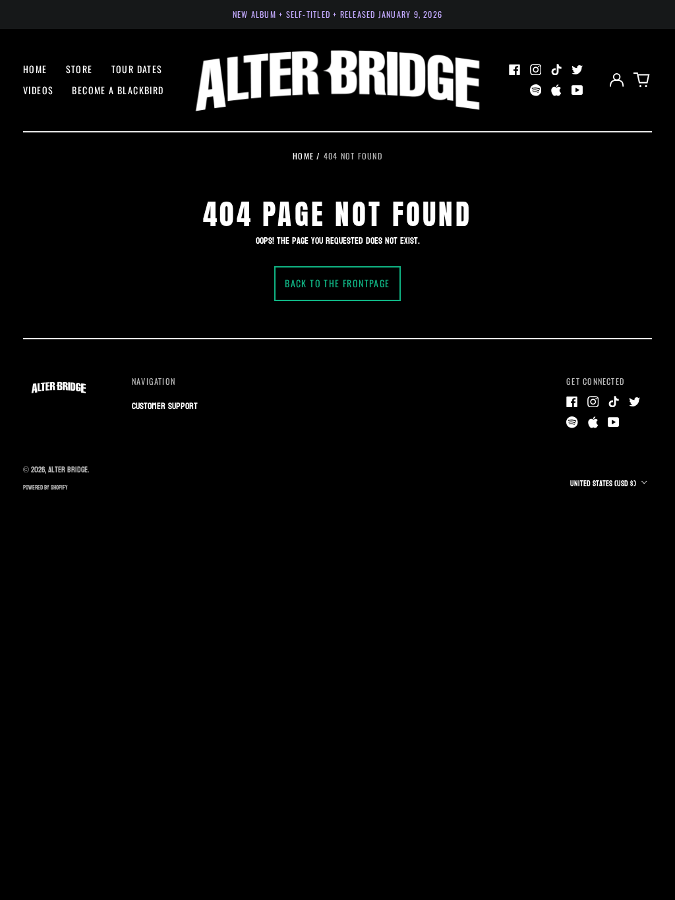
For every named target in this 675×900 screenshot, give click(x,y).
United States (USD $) (604, 483)
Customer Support (165, 406)
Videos (38, 90)
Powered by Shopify (45, 487)
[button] (642, 79)
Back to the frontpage (337, 283)
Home (35, 69)
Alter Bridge (68, 470)
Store (79, 69)
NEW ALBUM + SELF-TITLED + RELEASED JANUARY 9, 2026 (337, 14)
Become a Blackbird (117, 90)
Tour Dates (137, 69)
